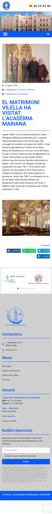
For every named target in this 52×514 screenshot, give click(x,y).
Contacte (6, 380)
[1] (18, 288)
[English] (48, 6)
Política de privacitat (11, 371)
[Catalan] (30, 6)
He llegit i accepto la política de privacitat (20, 456)
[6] (31, 288)
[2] (20, 288)
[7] (34, 288)
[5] (28, 288)
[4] (26, 288)
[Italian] (39, 6)
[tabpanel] (13, 279)
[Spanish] (35, 6)
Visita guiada (22, 94)
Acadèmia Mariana (26, 89)
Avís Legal (6, 366)
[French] (44, 6)
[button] (2, 21)
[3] (23, 288)
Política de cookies (10, 375)
